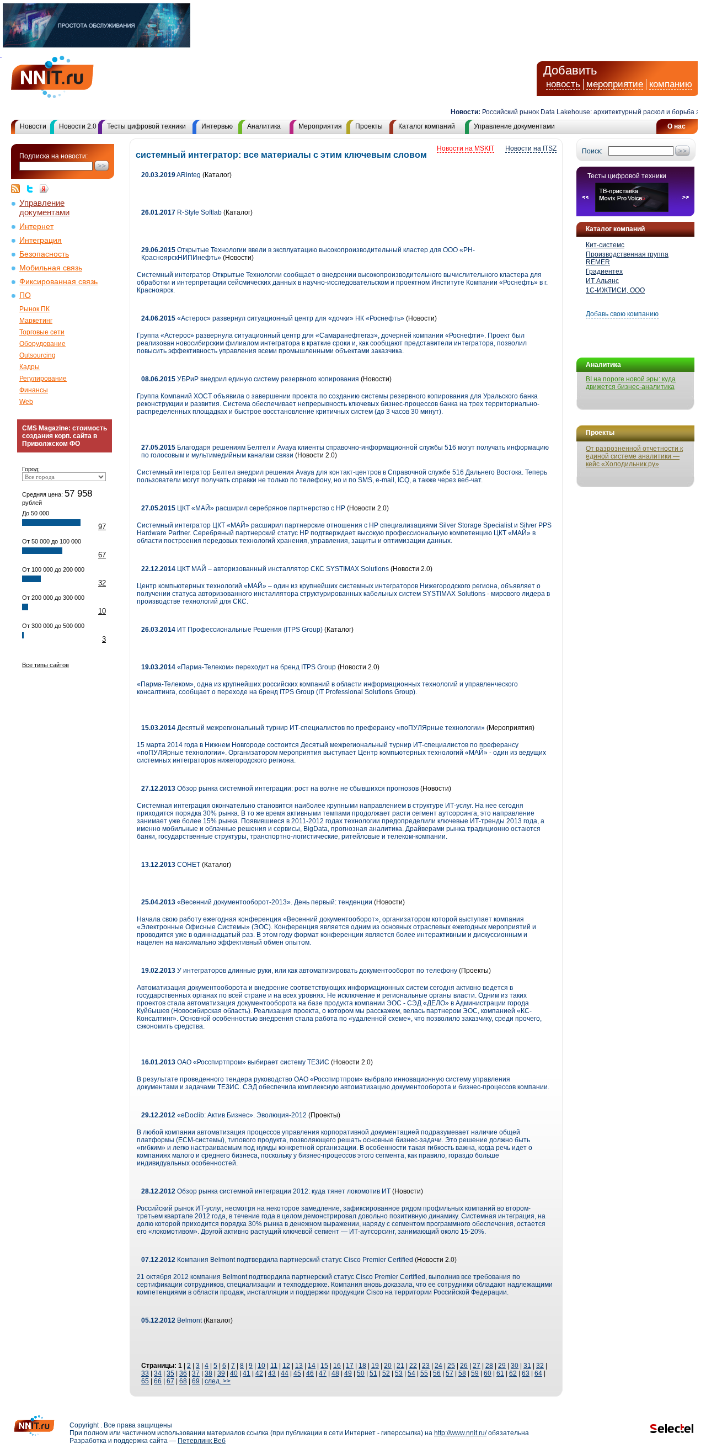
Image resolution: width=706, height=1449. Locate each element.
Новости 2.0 (78, 126)
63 (526, 1373)
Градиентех (604, 271)
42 (259, 1373)
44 (284, 1373)
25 (451, 1366)
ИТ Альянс (602, 281)
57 (449, 1373)
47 (323, 1373)
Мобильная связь (50, 268)
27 (476, 1366)
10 (102, 611)
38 (208, 1373)
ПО (25, 295)
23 (426, 1366)
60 (487, 1373)
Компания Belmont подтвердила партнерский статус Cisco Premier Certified (277, 1260)
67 (102, 555)
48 (335, 1373)
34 (158, 1373)
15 (324, 1366)
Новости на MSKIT (465, 148)
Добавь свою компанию (622, 314)
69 (196, 1381)
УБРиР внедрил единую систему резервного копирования (250, 379)
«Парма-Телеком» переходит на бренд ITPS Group (238, 667)
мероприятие (614, 84)
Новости (33, 126)
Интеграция (40, 240)
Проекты (369, 126)
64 (538, 1373)
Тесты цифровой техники (146, 126)
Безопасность (44, 254)
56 (437, 1373)
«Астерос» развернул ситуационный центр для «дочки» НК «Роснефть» (272, 318)
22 (413, 1366)
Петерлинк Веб (202, 1441)
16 (337, 1366)
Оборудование (42, 344)
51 (373, 1373)
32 (102, 583)
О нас (676, 126)
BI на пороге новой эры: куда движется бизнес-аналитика (631, 383)
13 (299, 1366)
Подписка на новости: (53, 156)
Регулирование (43, 378)
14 (311, 1366)
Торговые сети (42, 332)
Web (26, 402)
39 (221, 1373)
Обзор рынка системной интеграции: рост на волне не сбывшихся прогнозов (280, 788)
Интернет (36, 226)
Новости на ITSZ (531, 148)
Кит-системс (605, 245)
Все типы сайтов (45, 665)
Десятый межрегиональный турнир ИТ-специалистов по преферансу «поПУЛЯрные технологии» (313, 728)
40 (234, 1373)
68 (183, 1381)
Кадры (29, 367)
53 (399, 1373)
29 (502, 1366)
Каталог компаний (426, 126)
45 (297, 1373)
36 (183, 1373)
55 (424, 1373)
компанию (670, 84)
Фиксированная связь (58, 282)
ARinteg (171, 175)
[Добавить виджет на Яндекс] (44, 188)
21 (400, 1366)
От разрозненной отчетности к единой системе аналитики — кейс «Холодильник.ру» (634, 456)
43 (272, 1373)
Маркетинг (35, 320)
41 (246, 1373)
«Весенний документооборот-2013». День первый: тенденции (257, 902)
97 (102, 527)
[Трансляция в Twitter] (32, 188)
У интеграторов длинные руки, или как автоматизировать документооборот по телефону (299, 970)
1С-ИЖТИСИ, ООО (615, 290)
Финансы (33, 390)
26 (464, 1366)
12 (286, 1366)
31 (527, 1366)
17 (350, 1366)
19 (375, 1366)
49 (348, 1373)
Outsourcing (37, 355)
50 (361, 1373)
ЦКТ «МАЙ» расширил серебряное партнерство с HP (243, 508)
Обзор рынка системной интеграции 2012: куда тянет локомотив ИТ (266, 1191)
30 (514, 1366)
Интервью (217, 126)
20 (388, 1366)
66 (158, 1381)
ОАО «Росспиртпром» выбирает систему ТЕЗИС (235, 1062)
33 (145, 1373)
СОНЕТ (170, 865)
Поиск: (592, 151)
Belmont (171, 1320)
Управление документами (514, 126)
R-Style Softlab (181, 212)
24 (438, 1366)
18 (362, 1366)
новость (563, 84)
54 (411, 1373)
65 (145, 1381)
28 (489, 1366)
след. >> (218, 1381)
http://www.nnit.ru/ (460, 1433)
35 (170, 1373)
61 (500, 1373)
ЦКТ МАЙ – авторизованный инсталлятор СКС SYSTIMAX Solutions (265, 569)
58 (462, 1373)
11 (273, 1366)
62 (513, 1373)
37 (196, 1373)
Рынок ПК (34, 309)
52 (386, 1373)
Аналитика (264, 126)
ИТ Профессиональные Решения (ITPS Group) (232, 629)
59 (475, 1373)
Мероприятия (320, 126)
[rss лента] (18, 188)
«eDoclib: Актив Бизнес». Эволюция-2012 (224, 1115)
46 (310, 1373)
